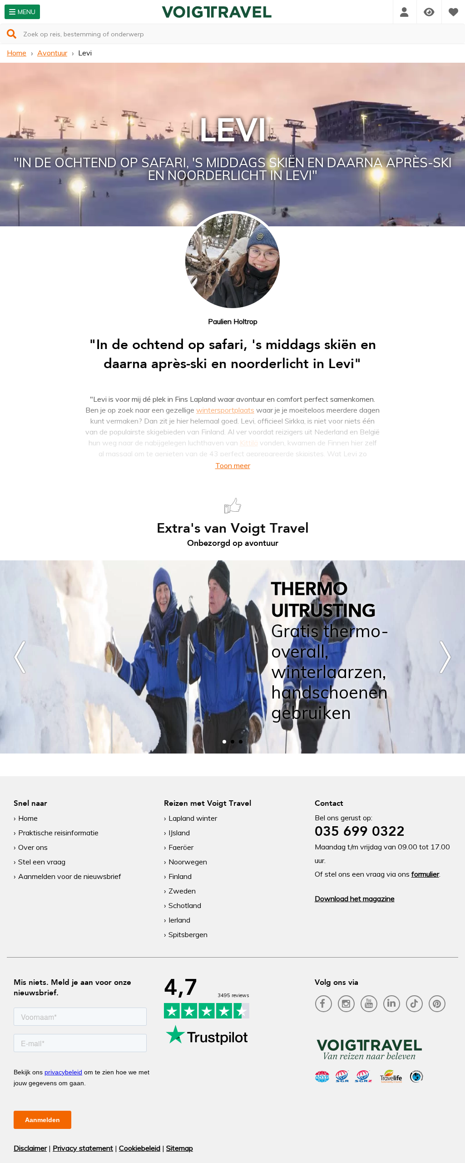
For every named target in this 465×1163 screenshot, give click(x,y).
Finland (180, 876)
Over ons (33, 847)
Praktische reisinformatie (58, 832)
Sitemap (179, 1148)
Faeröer (180, 847)
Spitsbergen (188, 934)
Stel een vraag (41, 861)
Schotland (184, 905)
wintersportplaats (225, 409)
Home (16, 52)
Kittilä (249, 442)
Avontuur (52, 52)
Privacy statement (83, 1148)
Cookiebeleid (139, 1148)
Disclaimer (30, 1148)
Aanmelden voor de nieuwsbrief (69, 876)
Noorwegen (187, 861)
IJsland (179, 832)
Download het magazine (355, 898)
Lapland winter (192, 818)
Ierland (179, 919)
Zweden (182, 890)
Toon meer (232, 465)
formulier (425, 873)
